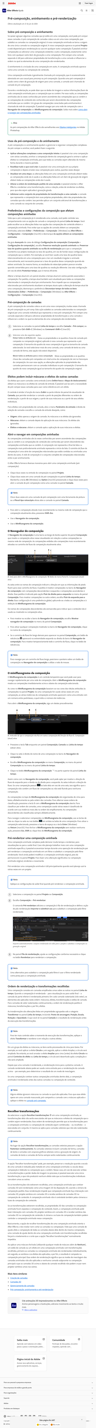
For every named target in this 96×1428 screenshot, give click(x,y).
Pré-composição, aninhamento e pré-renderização (31, 1289)
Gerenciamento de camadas (22, 1285)
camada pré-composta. (36, 1100)
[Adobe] (12, 3)
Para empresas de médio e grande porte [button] (18, 1388)
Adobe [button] (6, 1403)
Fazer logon (89, 3)
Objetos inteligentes (67, 127)
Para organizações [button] (10, 1393)
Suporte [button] (6, 1398)
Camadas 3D (15, 1282)
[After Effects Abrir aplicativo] (92, 10)
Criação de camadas (19, 1278)
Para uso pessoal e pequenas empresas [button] (17, 1382)
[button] (80, 3)
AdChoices (9, 1424)
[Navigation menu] (3, 3)
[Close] (82, 1419)
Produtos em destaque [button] (12, 1409)
